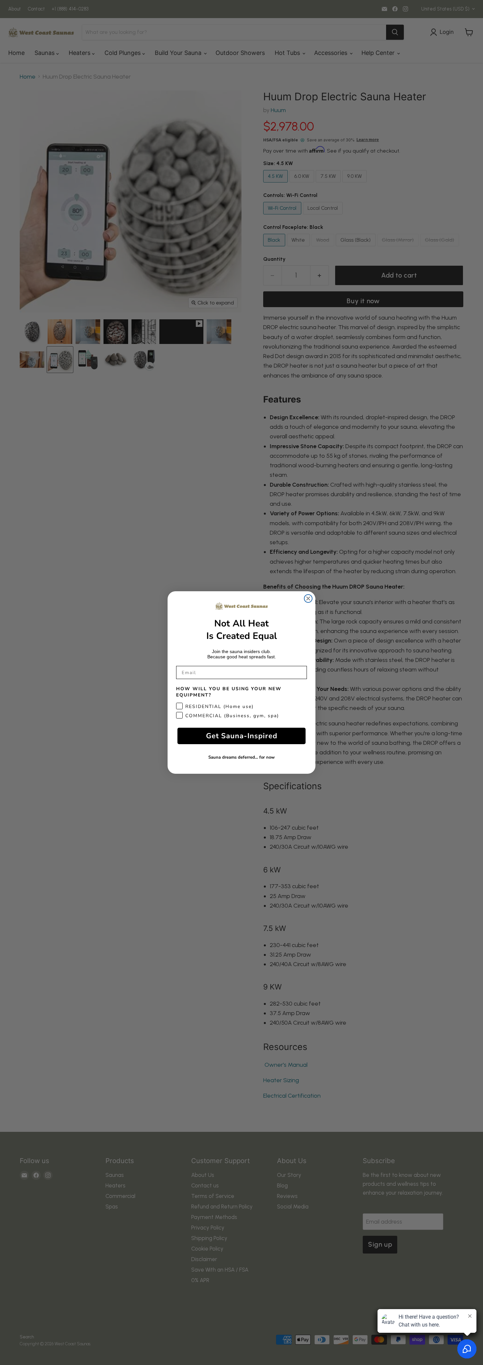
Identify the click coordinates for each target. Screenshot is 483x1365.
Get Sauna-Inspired (241, 736)
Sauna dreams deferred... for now (241, 757)
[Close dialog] (308, 598)
